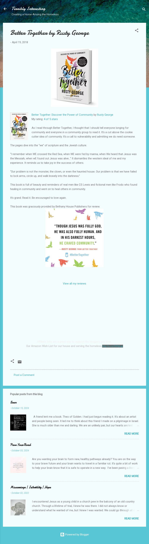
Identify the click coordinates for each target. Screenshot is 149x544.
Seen (13, 402)
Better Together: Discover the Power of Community (62, 114)
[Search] (144, 9)
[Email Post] (19, 363)
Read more (131, 433)
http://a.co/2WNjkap (112, 346)
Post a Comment (24, 375)
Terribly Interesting (28, 9)
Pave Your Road (20, 445)
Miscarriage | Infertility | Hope (30, 487)
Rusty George (105, 114)
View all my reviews (74, 283)
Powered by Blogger (77, 534)
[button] (136, 31)
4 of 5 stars (51, 119)
